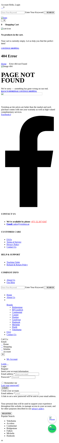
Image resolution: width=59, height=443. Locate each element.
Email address (8, 374)
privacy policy (38, 408)
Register (6, 413)
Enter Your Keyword (34, 12)
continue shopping (10, 48)
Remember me (10, 383)
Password (6, 377)
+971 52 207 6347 (39, 221)
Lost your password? (10, 385)
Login (4, 364)
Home (3, 64)
